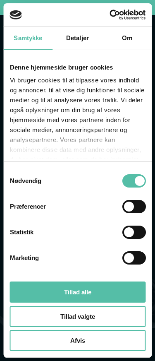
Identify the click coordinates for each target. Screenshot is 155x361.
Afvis (77, 340)
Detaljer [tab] (77, 37)
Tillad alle (77, 292)
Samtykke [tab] (28, 37)
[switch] (133, 206)
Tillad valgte (77, 316)
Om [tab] (127, 37)
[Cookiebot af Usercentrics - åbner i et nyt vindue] (110, 15)
